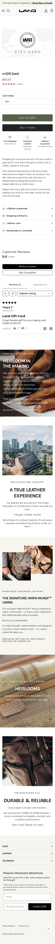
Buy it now (27, 127)
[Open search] (5, 293)
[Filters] (13, 293)
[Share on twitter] (51, 328)
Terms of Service (8, 926)
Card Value (8, 95)
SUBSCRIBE (40, 906)
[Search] (9, 11)
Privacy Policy (23, 926)
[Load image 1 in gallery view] (27, 43)
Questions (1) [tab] (40, 284)
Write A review (27, 266)
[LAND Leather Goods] (27, 11)
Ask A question (27, 272)
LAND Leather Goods (16, 934)
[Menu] (3, 11)
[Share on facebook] (45, 328)
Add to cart (27, 118)
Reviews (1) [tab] (15, 284)
